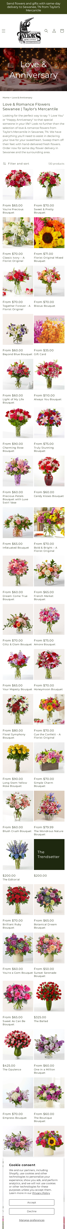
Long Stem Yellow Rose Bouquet (15, 784)
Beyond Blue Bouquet (17, 354)
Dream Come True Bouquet (15, 597)
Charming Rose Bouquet (13, 449)
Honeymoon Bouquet (48, 689)
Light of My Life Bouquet (13, 401)
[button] (46, 31)
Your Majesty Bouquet (17, 689)
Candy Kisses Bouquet (49, 496)
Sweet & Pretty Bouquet (44, 211)
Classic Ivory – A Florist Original (13, 259)
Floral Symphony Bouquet (14, 736)
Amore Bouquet (45, 644)
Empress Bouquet (15, 1117)
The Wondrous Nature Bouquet (48, 832)
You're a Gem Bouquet (18, 972)
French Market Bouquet (44, 597)
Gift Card (40, 354)
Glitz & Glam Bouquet (17, 644)
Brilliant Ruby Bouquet (12, 926)
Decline (31, 1211)
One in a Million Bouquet (44, 1071)
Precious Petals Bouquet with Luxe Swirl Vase (15, 499)
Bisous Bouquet (44, 305)
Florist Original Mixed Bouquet (48, 259)
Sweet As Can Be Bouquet (14, 1023)
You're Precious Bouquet (13, 211)
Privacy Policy (41, 1193)
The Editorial (11, 879)
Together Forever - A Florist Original (17, 307)
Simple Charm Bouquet (43, 784)
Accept (31, 1202)
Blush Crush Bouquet (17, 831)
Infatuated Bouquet (16, 547)
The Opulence (12, 1069)
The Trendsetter (49, 854)
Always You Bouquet (48, 399)
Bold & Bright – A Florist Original (45, 549)
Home (6, 97)
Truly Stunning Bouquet (44, 449)
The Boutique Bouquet (43, 1119)
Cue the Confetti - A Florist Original (47, 736)
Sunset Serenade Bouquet (45, 974)
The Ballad (41, 1021)
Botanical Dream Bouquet (45, 926)
